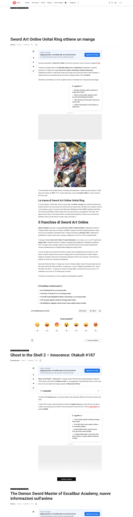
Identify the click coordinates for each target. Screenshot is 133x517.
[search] (112, 2)
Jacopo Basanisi (15, 360)
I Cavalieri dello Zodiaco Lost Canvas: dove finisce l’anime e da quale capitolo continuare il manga (85, 436)
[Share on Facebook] (33, 58)
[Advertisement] (66, 22)
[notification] (109, 3)
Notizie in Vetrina (22, 8)
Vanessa (12, 44)
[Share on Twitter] (33, 62)
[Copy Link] (33, 71)
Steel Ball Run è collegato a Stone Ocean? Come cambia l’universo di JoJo (63, 303)
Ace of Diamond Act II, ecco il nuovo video (53, 290)
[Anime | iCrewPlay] (16, 2)
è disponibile (92, 407)
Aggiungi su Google (92, 54)
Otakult (25, 350)
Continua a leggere (66, 479)
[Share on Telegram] (33, 66)
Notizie (13, 8)
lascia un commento (93, 340)
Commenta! (26, 44)
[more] (78, 2)
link (99, 63)
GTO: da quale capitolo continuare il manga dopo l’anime (58, 300)
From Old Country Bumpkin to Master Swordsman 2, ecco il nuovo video (63, 297)
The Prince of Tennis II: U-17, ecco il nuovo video (55, 293)
